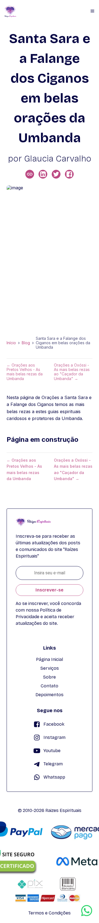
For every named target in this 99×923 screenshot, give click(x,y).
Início (11, 343)
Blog (26, 343)
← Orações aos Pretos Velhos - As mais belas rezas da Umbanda (25, 372)
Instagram (54, 737)
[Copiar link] (29, 174)
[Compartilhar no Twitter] (56, 174)
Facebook (53, 724)
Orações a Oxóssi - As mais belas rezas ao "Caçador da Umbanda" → (72, 372)
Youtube (52, 750)
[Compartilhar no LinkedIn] (42, 174)
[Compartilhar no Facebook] (69, 174)
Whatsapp (54, 777)
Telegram (53, 763)
